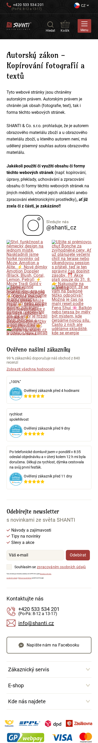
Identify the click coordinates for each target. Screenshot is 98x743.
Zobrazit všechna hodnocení (31, 369)
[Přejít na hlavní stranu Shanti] (19, 25)
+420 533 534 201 (28, 5)
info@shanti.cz (36, 623)
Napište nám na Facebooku (53, 645)
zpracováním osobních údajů (61, 567)
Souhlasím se (25, 567)
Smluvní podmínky (25, 578)
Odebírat (78, 555)
